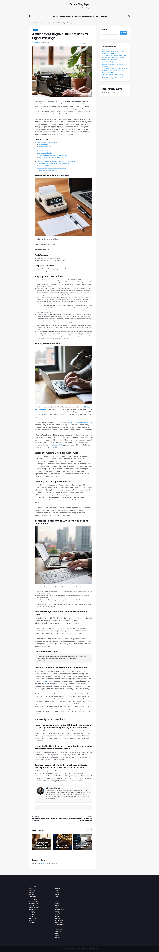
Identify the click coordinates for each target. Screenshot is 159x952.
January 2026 (33, 900)
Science (57, 928)
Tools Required (43, 144)
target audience (44, 681)
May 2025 (32, 915)
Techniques (58, 930)
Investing (57, 913)
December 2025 (34, 902)
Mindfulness (58, 918)
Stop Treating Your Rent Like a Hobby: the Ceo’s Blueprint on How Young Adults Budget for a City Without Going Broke (114, 76)
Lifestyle (69, 16)
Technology (87, 16)
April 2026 (32, 894)
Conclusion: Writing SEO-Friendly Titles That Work (51, 168)
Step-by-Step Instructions (45, 151)
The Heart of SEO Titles (44, 166)
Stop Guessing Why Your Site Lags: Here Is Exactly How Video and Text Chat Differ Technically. (114, 70)
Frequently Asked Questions (45, 170)
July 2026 (31, 888)
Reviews (77, 16)
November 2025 (34, 903)
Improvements (59, 909)
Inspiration (58, 911)
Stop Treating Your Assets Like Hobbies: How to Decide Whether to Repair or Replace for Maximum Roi (114, 57)
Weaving (57, 935)
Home (56, 907)
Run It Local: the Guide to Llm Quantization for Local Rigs (62, 845)
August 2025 (32, 909)
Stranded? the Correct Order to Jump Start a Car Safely (83, 845)
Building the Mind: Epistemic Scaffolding (42, 846)
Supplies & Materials (45, 146)
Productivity (58, 922)
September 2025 (34, 907)
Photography (59, 920)
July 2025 (31, 911)
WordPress (94, 949)
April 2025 (32, 917)
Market (57, 917)
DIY (55, 898)
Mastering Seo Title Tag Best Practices (50, 157)
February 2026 (33, 898)
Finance (55, 16)
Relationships (59, 924)
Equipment (58, 900)
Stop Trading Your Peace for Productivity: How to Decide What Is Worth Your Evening (113, 51)
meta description (57, 445)
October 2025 (33, 905)
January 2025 (33, 922)
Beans (56, 887)
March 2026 (32, 896)
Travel (95, 16)
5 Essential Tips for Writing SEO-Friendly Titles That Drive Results (56, 161)
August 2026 (32, 887)
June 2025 (32, 913)
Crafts (57, 892)
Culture (57, 894)
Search (104, 29)
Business (57, 888)
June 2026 (32, 890)
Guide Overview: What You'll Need (47, 142)
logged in (43, 864)
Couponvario (77, 949)
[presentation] (88, 829)
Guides (62, 16)
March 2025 (32, 918)
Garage (57, 903)
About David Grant (53, 788)
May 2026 (31, 892)
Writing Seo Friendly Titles (44, 153)
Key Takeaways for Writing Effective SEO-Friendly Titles (53, 164)
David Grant (37, 42)
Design (57, 896)
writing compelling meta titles (80, 422)
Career (57, 890)
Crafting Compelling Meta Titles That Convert (53, 155)
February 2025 (33, 920)
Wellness (103, 16)
